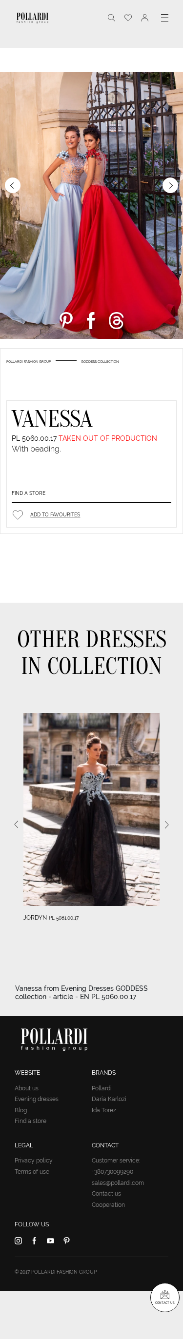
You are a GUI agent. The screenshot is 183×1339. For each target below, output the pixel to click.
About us (27, 1088)
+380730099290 (112, 1171)
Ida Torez (104, 1110)
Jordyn (35, 917)
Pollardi (102, 1088)
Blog (21, 1110)
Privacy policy (34, 1160)
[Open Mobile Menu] (164, 18)
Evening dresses (37, 1099)
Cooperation (108, 1204)
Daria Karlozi (109, 1099)
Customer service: (116, 1160)
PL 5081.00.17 (64, 918)
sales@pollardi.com (118, 1183)
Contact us (106, 1193)
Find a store (28, 493)
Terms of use (32, 1171)
